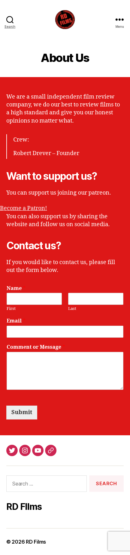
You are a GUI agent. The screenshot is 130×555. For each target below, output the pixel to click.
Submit (21, 412)
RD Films (36, 542)
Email (16, 321)
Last (72, 308)
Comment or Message (36, 347)
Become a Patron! (23, 208)
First (11, 308)
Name (16, 288)
